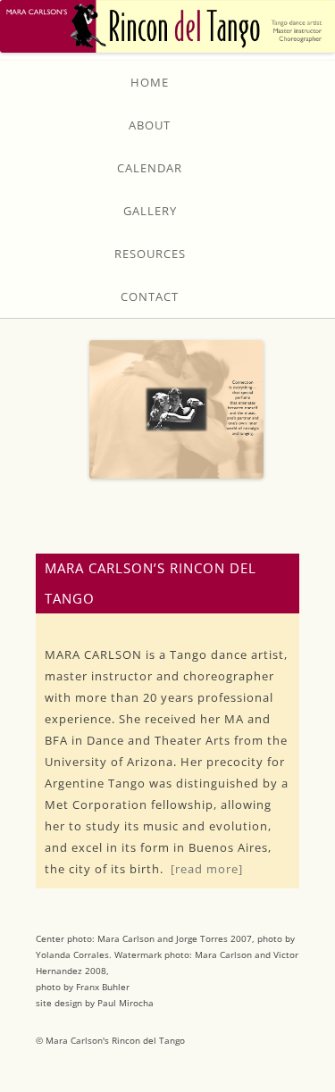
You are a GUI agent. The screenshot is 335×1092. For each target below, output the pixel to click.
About (150, 125)
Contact (150, 296)
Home (149, 82)
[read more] (207, 869)
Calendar (149, 168)
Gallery (150, 211)
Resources (150, 254)
